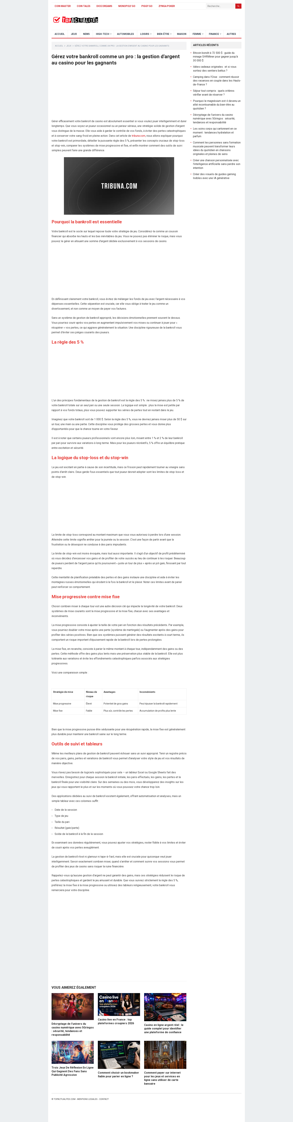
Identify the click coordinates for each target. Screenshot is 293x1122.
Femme (197, 34)
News (86, 34)
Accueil (60, 34)
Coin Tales (83, 6)
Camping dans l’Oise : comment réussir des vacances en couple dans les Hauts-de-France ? (217, 80)
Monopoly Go (126, 6)
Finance (214, 34)
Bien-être (163, 34)
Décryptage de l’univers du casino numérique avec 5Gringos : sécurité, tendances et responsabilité (214, 118)
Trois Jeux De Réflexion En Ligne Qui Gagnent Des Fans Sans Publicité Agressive (73, 1071)
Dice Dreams (104, 6)
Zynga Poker (167, 6)
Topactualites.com (64, 1099)
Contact (104, 1099)
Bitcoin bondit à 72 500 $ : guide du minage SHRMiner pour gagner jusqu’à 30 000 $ (215, 56)
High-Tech (102, 34)
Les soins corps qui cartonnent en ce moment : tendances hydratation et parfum (215, 132)
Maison (181, 34)
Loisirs (144, 34)
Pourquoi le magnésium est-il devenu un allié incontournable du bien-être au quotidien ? (217, 104)
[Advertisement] (119, 94)
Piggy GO (146, 6)
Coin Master (63, 6)
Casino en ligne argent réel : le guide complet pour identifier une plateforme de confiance (163, 1028)
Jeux (74, 34)
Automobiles (125, 34)
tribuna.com (138, 135)
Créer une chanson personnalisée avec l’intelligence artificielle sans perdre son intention (216, 164)
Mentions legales (87, 1099)
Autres (231, 34)
